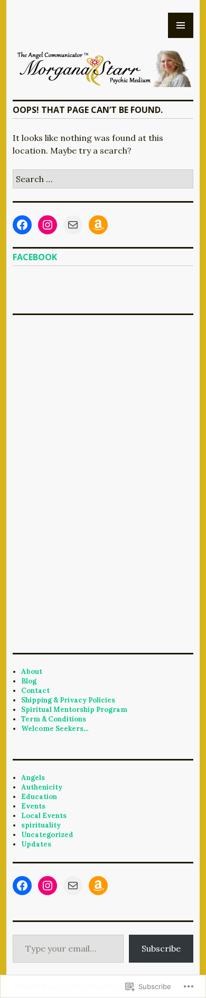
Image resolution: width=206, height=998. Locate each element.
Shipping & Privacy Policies (68, 700)
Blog (28, 681)
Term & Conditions (53, 719)
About (31, 671)
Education (39, 796)
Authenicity (41, 787)
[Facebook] (22, 224)
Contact (35, 690)
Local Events (44, 815)
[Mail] (72, 224)
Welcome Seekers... (54, 728)
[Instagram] (47, 224)
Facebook (35, 257)
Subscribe (161, 948)
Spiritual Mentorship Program (74, 709)
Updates (36, 844)
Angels (33, 777)
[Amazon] (98, 224)
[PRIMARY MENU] (180, 25)
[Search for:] (103, 179)
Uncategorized (47, 834)
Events (33, 806)
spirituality (41, 825)
